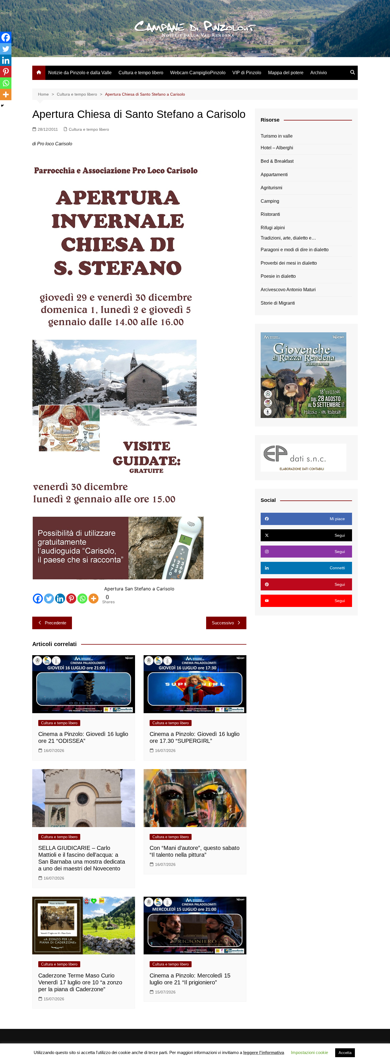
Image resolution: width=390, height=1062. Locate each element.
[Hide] (2, 105)
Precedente (55, 622)
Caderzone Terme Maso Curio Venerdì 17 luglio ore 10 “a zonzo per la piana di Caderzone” (80, 982)
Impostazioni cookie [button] (309, 1052)
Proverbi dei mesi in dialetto (289, 263)
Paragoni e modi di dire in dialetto (295, 249)
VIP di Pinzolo (246, 72)
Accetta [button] (345, 1053)
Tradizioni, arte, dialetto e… (288, 238)
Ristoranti (270, 214)
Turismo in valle (277, 136)
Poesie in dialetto (278, 276)
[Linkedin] (60, 599)
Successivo (223, 622)
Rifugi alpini (273, 227)
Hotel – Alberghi (277, 147)
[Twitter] (49, 599)
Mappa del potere (285, 72)
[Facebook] (38, 599)
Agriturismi (271, 187)
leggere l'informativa (263, 1052)
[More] (93, 599)
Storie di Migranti (278, 303)
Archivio (318, 72)
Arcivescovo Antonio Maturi (288, 289)
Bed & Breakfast (277, 161)
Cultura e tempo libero (140, 72)
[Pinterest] (71, 599)
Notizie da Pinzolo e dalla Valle (80, 72)
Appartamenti (274, 174)
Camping (270, 201)
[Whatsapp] (82, 599)
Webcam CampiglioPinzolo (198, 72)
